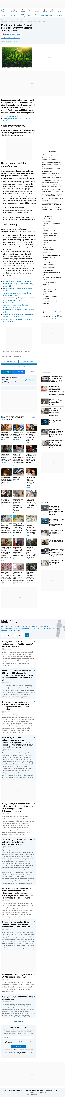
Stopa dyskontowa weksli (50, 301)
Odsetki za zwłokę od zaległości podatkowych (52, 278)
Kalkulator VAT (47, 242)
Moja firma (12, 19)
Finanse (34, 626)
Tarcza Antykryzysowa (15, 630)
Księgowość (4, 15)
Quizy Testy (46, 303)
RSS (17, 1092)
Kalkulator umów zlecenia (50, 230)
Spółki (22, 626)
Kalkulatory (49, 216)
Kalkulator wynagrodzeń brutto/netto (49, 227)
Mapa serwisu (42, 1092)
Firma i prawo (46, 373)
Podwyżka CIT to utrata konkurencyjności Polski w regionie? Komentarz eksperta (50, 158)
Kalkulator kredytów (48, 237)
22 (58, 316)
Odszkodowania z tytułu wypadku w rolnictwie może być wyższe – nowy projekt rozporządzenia (19, 300)
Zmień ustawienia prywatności (34, 1090)
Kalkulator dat (46, 252)
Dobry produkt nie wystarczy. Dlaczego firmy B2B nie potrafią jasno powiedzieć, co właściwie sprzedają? (51, 168)
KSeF (62, 15)
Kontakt (24, 1092)
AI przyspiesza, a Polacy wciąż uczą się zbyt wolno (52, 199)
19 (49, 316)
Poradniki (4, 630)
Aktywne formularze (52, 255)
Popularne (46, 155)
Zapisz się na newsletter (22, 366)
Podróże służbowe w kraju (50, 289)
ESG (24, 630)
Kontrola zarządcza (48, 264)
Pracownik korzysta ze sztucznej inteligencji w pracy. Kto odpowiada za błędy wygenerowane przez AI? (52, 208)
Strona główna (4, 19)
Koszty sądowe (47, 262)
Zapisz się (18, 1046)
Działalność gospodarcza (50, 257)
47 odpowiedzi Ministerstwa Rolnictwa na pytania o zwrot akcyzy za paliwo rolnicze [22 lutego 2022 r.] (18, 283)
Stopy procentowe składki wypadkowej (50, 283)
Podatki (40, 628)
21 (55, 316)
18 (47, 316)
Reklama (31, 1092)
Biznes (15, 15)
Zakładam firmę (14, 626)
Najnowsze (53, 155)
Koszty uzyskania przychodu (51, 286)
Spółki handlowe (47, 260)
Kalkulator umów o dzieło (50, 233)
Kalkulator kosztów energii (50, 235)
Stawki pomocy (8, 121)
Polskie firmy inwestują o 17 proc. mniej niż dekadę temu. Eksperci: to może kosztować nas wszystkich (52, 190)
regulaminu (23, 1041)
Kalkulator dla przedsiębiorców (51, 223)
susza (10, 356)
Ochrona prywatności (15, 1090)
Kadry (10, 15)
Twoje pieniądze (35, 15)
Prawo (29, 15)
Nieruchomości (49, 15)
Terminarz (49, 312)
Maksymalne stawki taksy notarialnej (50, 297)
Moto (42, 15)
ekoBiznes (56, 628)
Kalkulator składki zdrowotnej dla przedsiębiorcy (52, 220)
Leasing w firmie (43, 626)
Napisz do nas (29, 361)
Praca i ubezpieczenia (24, 628)
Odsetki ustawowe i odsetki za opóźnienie (51, 274)
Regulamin (49, 1090)
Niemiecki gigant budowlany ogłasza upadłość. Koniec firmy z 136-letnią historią (51, 204)
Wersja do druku (11, 361)
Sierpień (58, 312)
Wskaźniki (49, 270)
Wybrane (59, 155)
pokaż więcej (18, 1021)
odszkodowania (18, 356)
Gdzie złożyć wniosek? (11, 116)
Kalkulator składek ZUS (49, 240)
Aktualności (19, 19)
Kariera (57, 1090)
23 (61, 316)
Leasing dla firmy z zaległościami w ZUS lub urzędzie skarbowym (52, 194)
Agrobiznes (47, 628)
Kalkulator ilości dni (48, 249)
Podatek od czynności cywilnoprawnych (49, 293)
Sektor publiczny (22, 15)
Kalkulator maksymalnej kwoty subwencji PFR (51, 246)
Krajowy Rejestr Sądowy (50, 267)
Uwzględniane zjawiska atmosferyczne (16, 118)
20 (52, 316)
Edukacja (57, 15)
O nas (4, 1090)
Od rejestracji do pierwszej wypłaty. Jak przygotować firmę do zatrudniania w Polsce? (52, 181)
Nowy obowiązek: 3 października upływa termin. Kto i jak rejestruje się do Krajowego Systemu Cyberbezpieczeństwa (51, 177)
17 (44, 316)
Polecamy (44, 502)
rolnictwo (4, 356)
